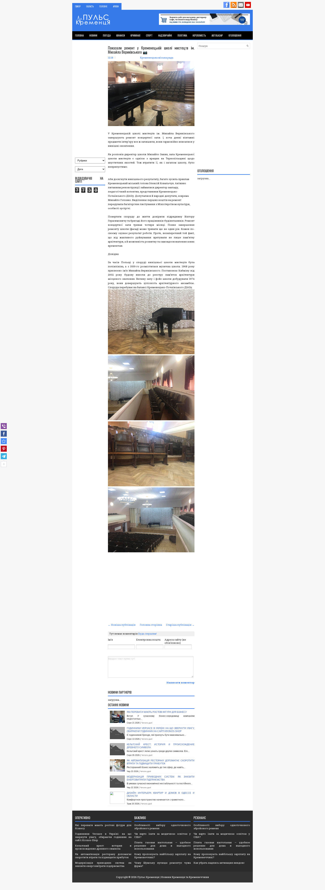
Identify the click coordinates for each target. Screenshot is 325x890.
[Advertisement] (151, 594)
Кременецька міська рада (156, 57)
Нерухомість (199, 35)
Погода (107, 35)
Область (90, 6)
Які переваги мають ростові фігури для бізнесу (157, 712)
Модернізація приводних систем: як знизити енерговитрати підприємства (160, 778)
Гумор (77, 6)
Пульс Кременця (148, 877)
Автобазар (217, 35)
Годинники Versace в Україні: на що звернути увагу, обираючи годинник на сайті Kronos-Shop (160, 730)
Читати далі (146, 723)
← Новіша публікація (122, 624)
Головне (103, 6)
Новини (93, 35)
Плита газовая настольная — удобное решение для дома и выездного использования (162, 845)
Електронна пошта (148, 639)
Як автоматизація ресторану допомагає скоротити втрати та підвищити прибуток (160, 762)
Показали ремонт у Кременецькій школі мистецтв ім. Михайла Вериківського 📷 (151, 50)
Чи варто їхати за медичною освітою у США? (162, 835)
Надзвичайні (165, 35)
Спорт (149, 35)
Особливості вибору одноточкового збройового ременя (162, 826)
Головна (79, 35)
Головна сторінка (151, 624)
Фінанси (120, 35)
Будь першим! (147, 633)
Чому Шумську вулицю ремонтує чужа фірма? (162, 864)
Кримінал (135, 35)
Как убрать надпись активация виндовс (219, 862)
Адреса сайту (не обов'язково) (175, 641)
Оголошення (235, 35)
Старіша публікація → (180, 624)
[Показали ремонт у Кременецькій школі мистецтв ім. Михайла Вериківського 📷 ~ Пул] (4, 441)
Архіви (116, 6)
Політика (182, 35)
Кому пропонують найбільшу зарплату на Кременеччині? (162, 855)
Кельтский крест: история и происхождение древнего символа (103, 847)
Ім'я (110, 639)
